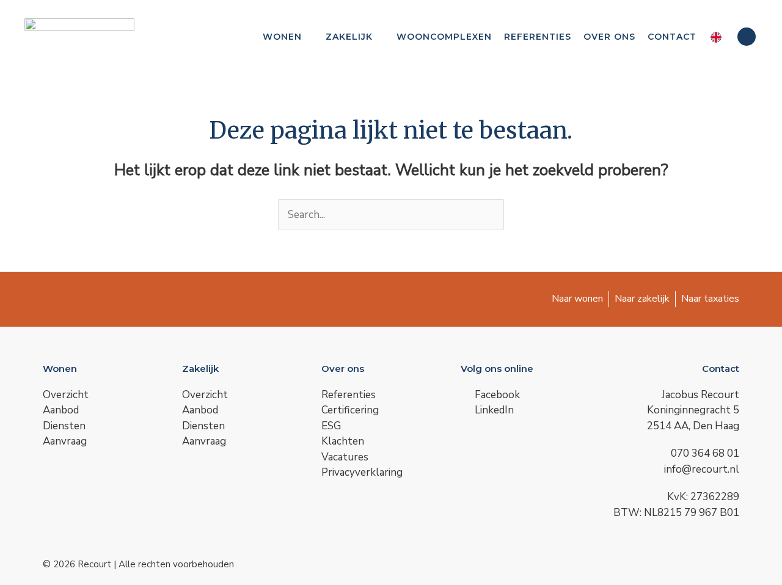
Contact (672, 36)
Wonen (282, 36)
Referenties (537, 36)
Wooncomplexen (444, 36)
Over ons (609, 36)
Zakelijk (349, 36)
